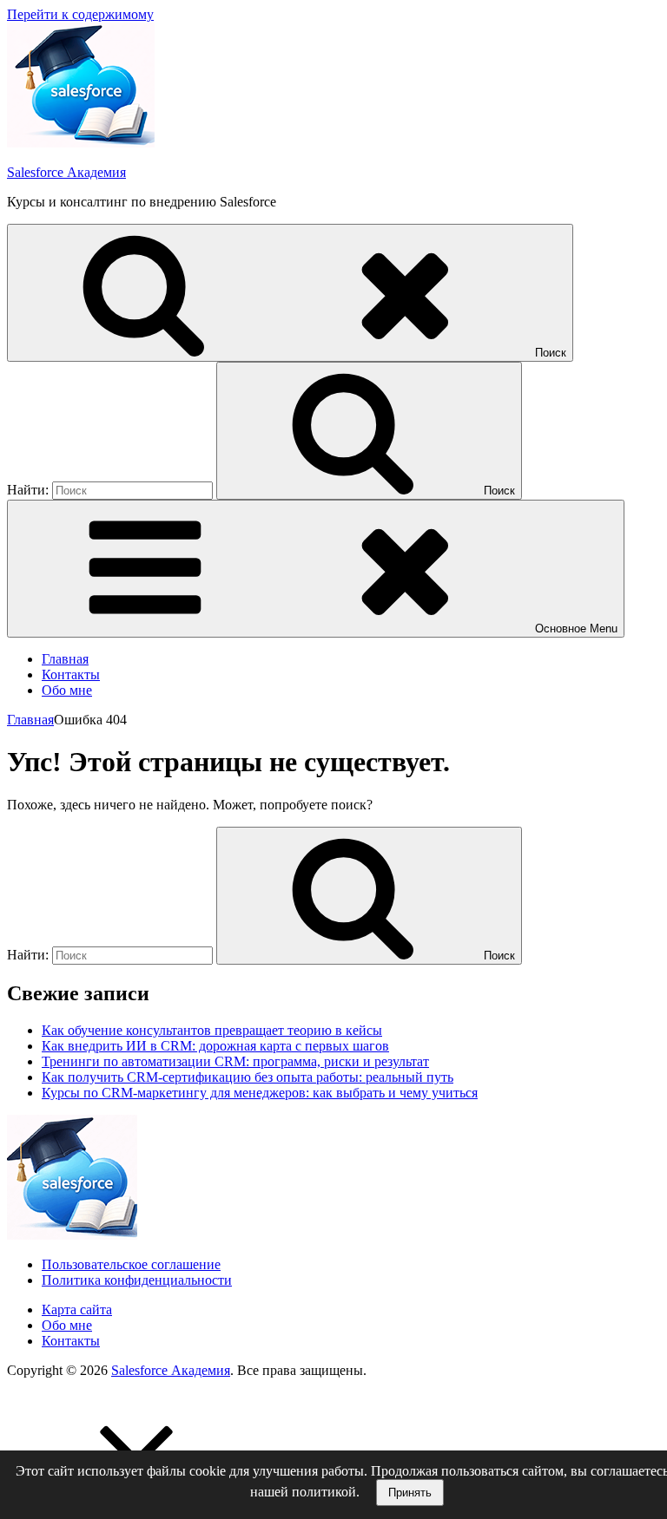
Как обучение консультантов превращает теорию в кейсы (212, 1030)
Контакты (71, 674)
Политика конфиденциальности (137, 1280)
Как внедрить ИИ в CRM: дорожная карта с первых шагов (215, 1045)
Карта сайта (77, 1309)
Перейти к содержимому (80, 14)
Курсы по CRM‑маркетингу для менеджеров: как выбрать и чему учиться (260, 1092)
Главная (65, 658)
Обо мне (67, 690)
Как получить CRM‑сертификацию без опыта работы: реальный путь (247, 1077)
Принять (410, 1492)
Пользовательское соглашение (131, 1264)
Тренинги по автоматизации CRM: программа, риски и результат (235, 1061)
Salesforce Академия (66, 172)
